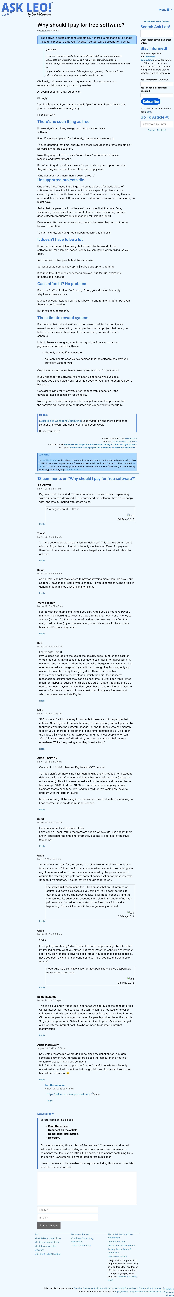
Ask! (37, 1234)
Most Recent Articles (45, 1246)
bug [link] (118, 194)
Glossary (39, 1250)
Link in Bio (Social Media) (48, 1254)
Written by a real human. (157, 21)
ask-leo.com (131, 438)
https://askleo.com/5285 (125, 441)
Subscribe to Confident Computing (60, 420)
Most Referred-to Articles (48, 1238)
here (148, 112)
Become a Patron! (80, 1234)
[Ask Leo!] (28, 9)
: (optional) (154, 79)
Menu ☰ (164, 9)
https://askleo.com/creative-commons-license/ (138, 1291)
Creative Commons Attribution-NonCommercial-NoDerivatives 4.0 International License (118, 1288)
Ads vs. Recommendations (121, 1245)
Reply (42, 524)
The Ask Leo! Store (81, 1245)
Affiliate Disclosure (117, 1256)
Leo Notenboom (50, 460)
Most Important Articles (47, 1242)
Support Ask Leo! (157, 130)
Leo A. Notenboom (49, 30)
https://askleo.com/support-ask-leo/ (68, 1094)
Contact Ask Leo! (116, 1241)
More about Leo (74, 469)
